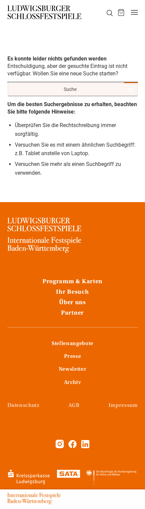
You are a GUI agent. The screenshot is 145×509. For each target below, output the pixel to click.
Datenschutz (23, 405)
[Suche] (106, 12)
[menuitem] (106, 12)
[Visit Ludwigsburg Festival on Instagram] (60, 446)
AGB (74, 405)
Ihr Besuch (72, 292)
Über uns (72, 303)
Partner (72, 313)
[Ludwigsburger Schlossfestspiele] (45, 12)
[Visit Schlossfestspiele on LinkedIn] (85, 446)
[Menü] (134, 12)
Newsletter (72, 369)
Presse (72, 356)
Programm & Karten (72, 282)
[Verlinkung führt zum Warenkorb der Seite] (121, 12)
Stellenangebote (72, 343)
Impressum (123, 405)
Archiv (72, 382)
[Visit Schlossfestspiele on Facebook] (73, 446)
